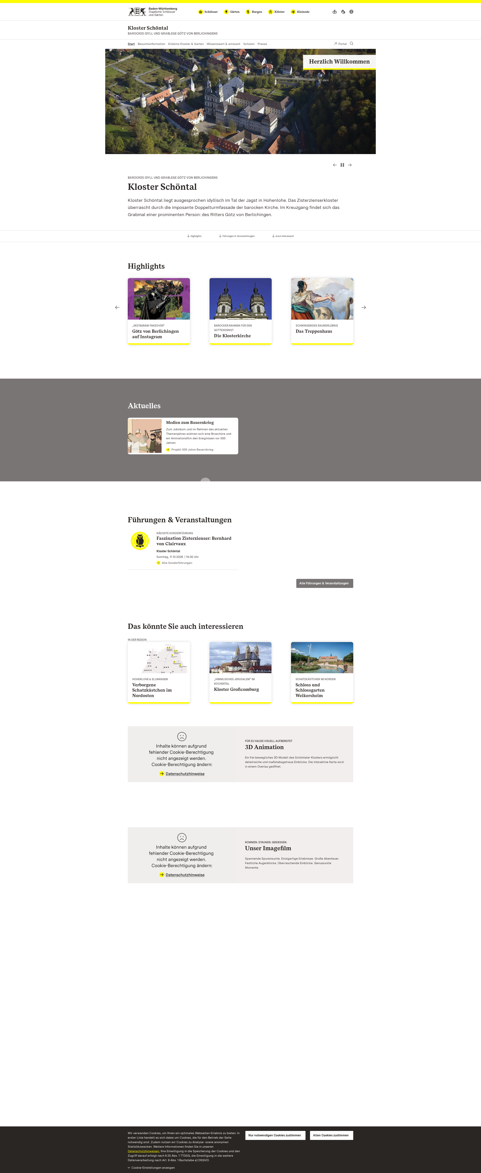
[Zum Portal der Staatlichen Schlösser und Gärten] (152, 12)
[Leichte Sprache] (334, 11)
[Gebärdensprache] (343, 11)
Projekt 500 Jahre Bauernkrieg (192, 449)
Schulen (249, 44)
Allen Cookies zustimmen (331, 1135)
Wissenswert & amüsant (223, 44)
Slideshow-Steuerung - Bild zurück (334, 165)
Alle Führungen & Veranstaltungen (324, 583)
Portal (342, 44)
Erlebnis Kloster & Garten (186, 44)
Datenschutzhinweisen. (144, 1151)
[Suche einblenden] (351, 43)
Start (131, 44)
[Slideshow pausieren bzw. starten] (342, 165)
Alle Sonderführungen (177, 563)
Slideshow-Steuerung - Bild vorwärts (349, 165)
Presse (262, 44)
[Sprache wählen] (351, 11)
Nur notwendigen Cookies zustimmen (274, 1135)
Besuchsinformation (151, 44)
